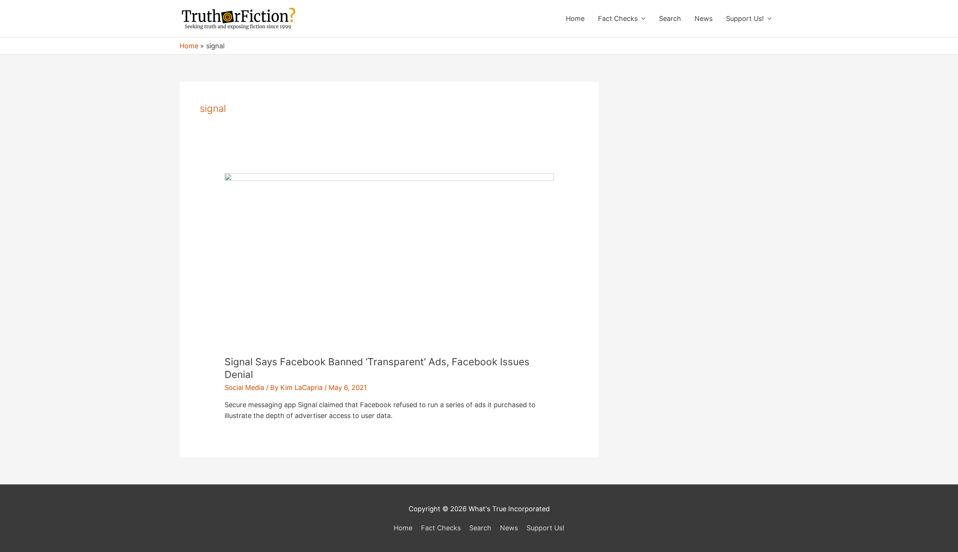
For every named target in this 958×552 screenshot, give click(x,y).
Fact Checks (618, 18)
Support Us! (745, 18)
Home (575, 18)
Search (670, 18)
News (704, 18)
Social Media (244, 387)
